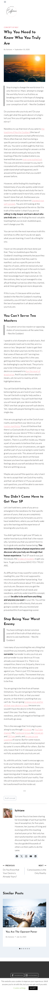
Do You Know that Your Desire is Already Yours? (11, 871)
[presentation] (24, 913)
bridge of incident (26, 558)
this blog (27, 729)
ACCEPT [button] (33, 988)
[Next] (42, 923)
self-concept (10, 798)
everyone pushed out (32, 159)
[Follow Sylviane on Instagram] (26, 856)
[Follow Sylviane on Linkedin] (35, 856)
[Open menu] (5, 2)
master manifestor (12, 426)
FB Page (11, 736)
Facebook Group (22, 733)
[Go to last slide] (7, 923)
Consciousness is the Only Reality (36, 870)
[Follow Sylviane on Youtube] (31, 856)
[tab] (19, 948)
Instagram (38, 733)
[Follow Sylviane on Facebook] (17, 856)
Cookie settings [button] (19, 988)
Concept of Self (11, 27)
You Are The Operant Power (21, 932)
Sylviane (9, 49)
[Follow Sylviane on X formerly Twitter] (21, 856)
